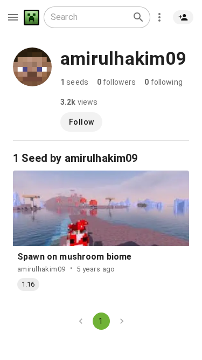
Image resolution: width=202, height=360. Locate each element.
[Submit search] (138, 17)
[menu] (13, 17)
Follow (81, 122)
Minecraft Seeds (31, 17)
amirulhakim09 (41, 269)
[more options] (159, 17)
